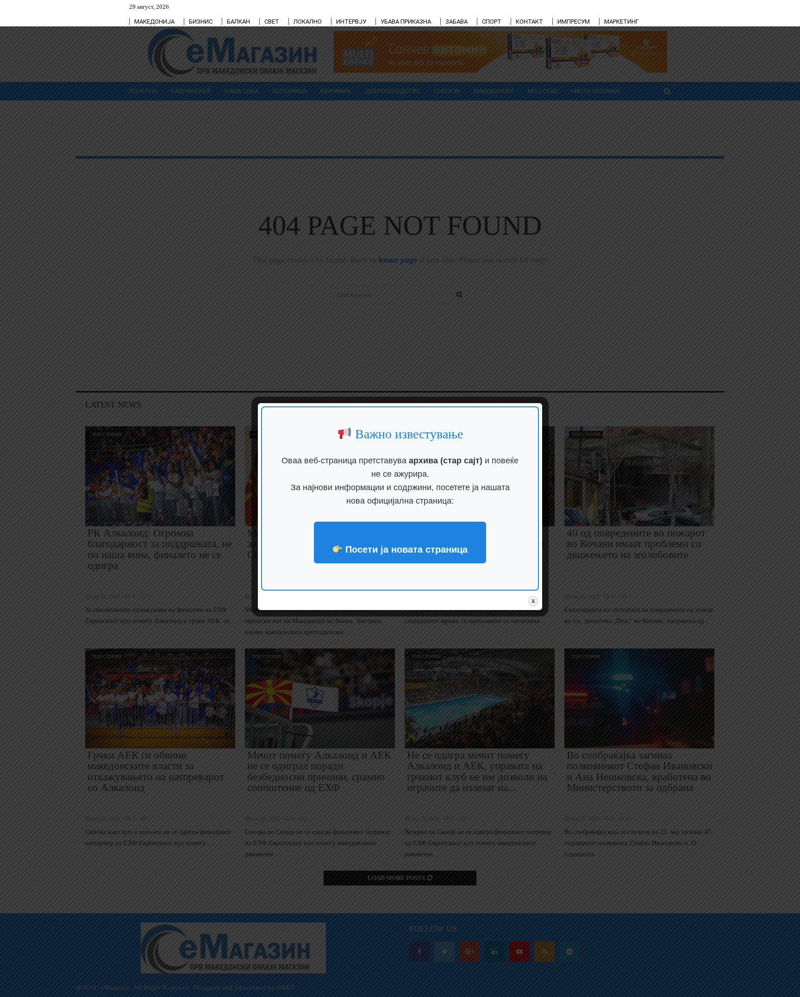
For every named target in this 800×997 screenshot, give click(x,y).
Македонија (154, 21)
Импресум (573, 21)
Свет (271, 21)
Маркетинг (621, 21)
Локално (308, 21)
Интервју (351, 21)
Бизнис (200, 21)
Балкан (238, 21)
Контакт (529, 21)
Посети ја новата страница (405, 549)
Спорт (491, 21)
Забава (456, 21)
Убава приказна (406, 21)
